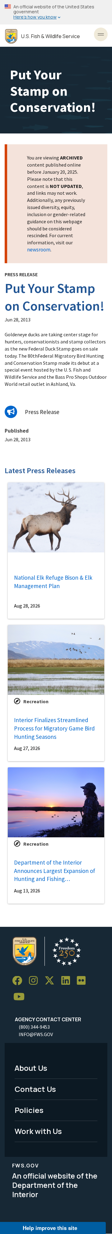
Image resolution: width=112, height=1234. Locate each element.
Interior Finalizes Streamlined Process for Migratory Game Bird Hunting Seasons (54, 728)
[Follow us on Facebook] (19, 981)
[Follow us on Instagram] (35, 981)
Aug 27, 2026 (27, 748)
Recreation (36, 701)
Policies (29, 1110)
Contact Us (35, 1089)
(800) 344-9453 (34, 1027)
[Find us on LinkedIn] (67, 981)
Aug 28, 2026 (27, 606)
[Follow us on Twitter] (51, 981)
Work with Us (38, 1131)
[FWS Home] (11, 36)
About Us (31, 1068)
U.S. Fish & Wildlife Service (50, 36)
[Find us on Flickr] (83, 981)
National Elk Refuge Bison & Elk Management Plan (53, 582)
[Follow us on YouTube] (21, 997)
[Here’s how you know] (56, 12)
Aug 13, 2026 (27, 890)
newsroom (38, 249)
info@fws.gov (36, 1034)
